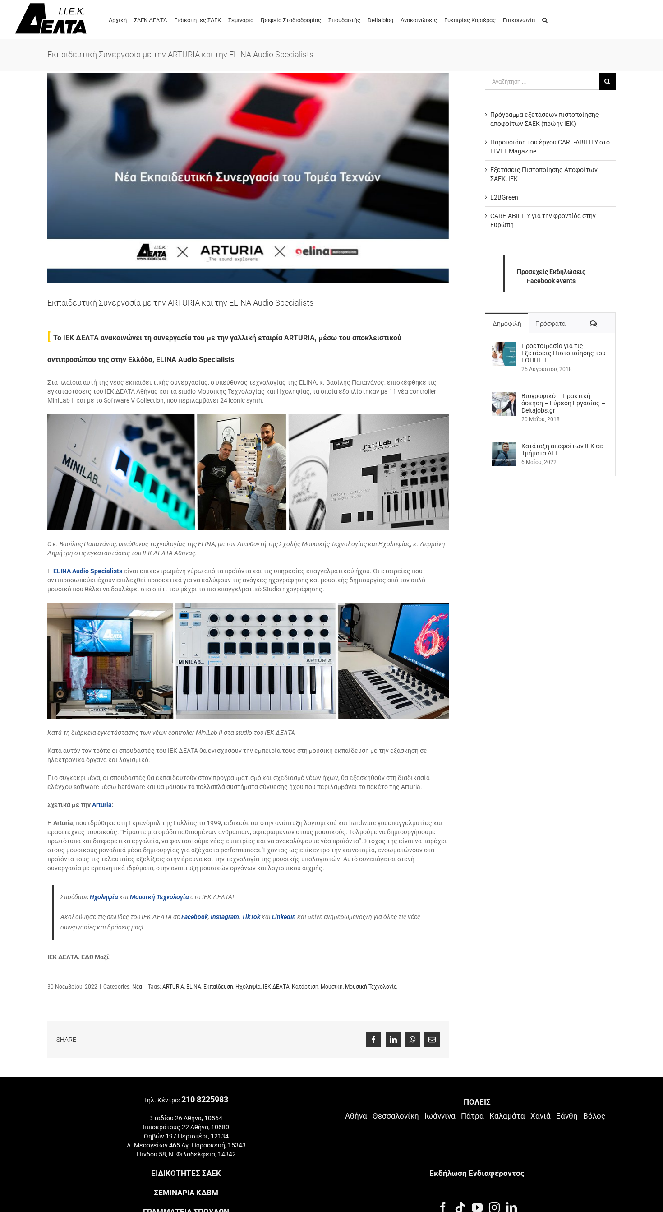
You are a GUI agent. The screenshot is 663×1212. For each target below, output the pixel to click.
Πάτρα (472, 1115)
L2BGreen (504, 197)
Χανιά (540, 1115)
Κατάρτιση (305, 987)
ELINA (193, 987)
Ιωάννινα (440, 1115)
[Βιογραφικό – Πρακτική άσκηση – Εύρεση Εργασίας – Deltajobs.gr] (504, 396)
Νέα (137, 987)
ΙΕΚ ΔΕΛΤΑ (276, 987)
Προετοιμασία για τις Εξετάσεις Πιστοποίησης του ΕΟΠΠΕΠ (563, 353)
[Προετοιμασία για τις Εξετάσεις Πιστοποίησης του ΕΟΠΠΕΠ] (504, 346)
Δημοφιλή (507, 323)
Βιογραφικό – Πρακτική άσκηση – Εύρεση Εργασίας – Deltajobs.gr (563, 403)
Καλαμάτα (507, 1115)
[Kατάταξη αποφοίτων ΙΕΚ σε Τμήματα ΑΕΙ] (504, 446)
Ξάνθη (567, 1115)
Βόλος (594, 1115)
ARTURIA (173, 987)
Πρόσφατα (550, 323)
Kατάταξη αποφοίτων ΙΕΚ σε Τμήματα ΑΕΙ (562, 449)
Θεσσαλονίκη (396, 1115)
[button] (545, 19)
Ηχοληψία (248, 987)
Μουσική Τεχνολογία (371, 987)
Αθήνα (356, 1115)
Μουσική (332, 987)
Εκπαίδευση (218, 987)
